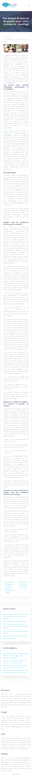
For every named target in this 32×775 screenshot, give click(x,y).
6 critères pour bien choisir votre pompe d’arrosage (22, 585)
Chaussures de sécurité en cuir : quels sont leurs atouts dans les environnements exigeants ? (16, 616)
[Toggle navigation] (29, 5)
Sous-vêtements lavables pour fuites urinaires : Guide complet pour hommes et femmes (16, 626)
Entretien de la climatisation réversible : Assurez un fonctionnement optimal (10, 587)
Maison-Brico (8, 37)
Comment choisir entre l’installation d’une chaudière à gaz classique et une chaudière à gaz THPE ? (16, 656)
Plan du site (16, 774)
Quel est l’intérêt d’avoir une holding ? (14, 621)
